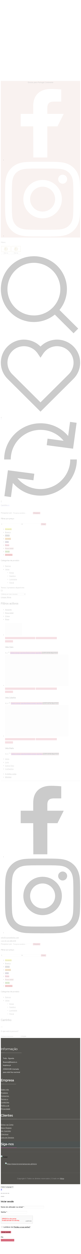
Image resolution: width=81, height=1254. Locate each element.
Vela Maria (9, 748)
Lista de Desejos (7, 1138)
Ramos (8, 566)
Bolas (11, 573)
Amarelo (8, 529)
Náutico (12, 576)
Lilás (7, 542)
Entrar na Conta (7, 1125)
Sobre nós (5, 1090)
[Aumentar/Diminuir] (8, 1193)
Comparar (9, 641)
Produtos (4, 1093)
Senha (4, 1212)
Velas (7, 569)
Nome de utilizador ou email (12, 1207)
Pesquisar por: (6, 513)
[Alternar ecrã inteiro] (6, 1193)
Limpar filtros (6, 597)
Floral (11, 583)
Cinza (7, 536)
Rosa (7, 545)
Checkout (4, 1134)
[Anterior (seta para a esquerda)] (2, 1196)
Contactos (5, 1096)
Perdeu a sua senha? (22, 1227)
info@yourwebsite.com (10, 938)
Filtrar (43, 524)
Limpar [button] (23, 1036)
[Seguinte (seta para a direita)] (3, 1196)
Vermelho (8, 555)
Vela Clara (9, 647)
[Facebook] (42, 160)
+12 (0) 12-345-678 (8, 941)
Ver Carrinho (6, 1131)
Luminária (13, 579)
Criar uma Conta (7, 1240)
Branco (8, 532)
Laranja (8, 539)
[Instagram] (42, 236)
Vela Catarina (10, 697)
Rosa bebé (9, 548)
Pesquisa (36, 513)
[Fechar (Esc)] (2, 1193)
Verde (7, 552)
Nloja (62, 1179)
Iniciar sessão (6, 1232)
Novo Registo (6, 1128)
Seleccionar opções (20, 638)
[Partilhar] (4, 1193)
